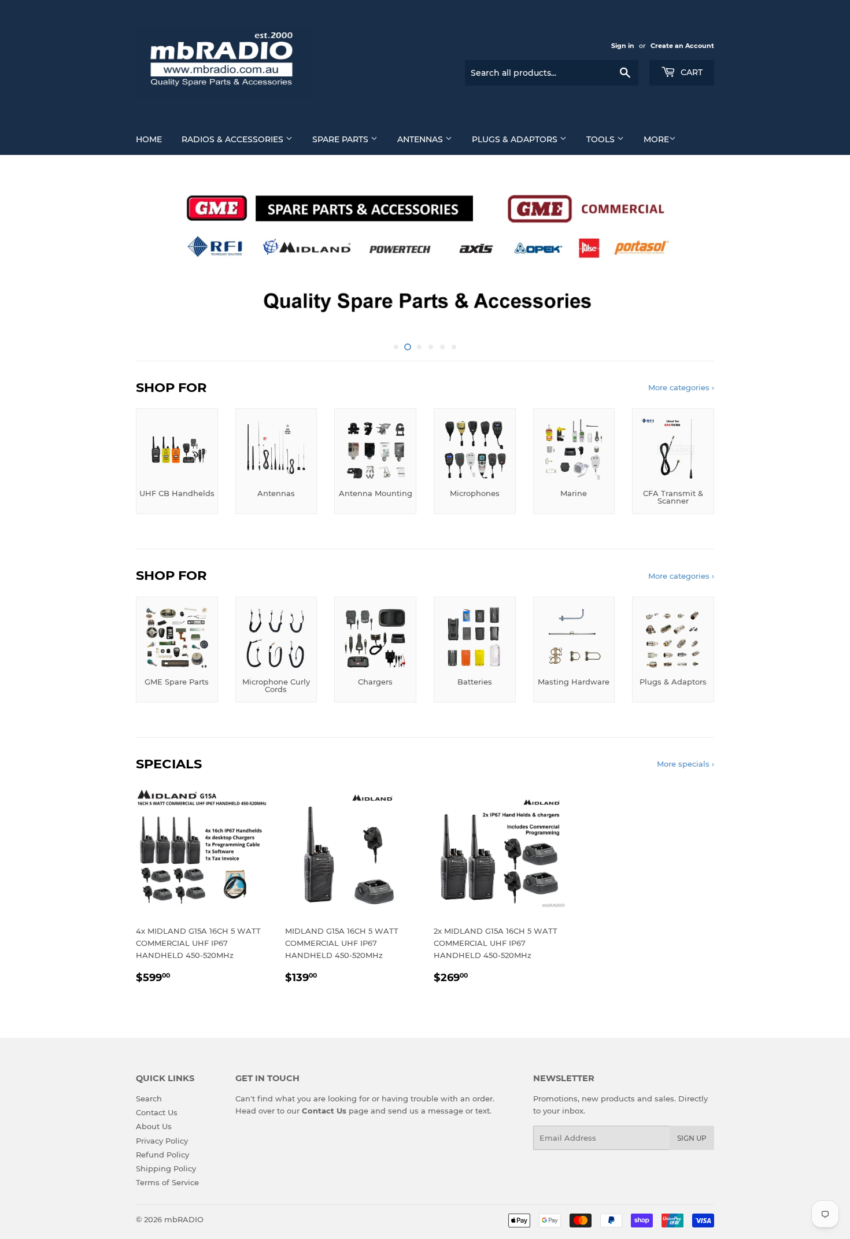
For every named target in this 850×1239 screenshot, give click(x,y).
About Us (154, 1126)
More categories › (681, 387)
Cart (690, 72)
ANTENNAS (421, 139)
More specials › (685, 763)
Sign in (622, 46)
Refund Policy (162, 1154)
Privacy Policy (162, 1140)
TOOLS (601, 139)
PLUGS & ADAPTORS (516, 139)
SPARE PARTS (341, 139)
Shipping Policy (166, 1168)
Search (149, 1098)
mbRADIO (184, 1219)
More (656, 139)
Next (690, 253)
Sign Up (692, 1138)
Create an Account (682, 46)
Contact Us (157, 1112)
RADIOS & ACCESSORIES (234, 139)
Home (149, 139)
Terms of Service (167, 1182)
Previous (160, 253)
